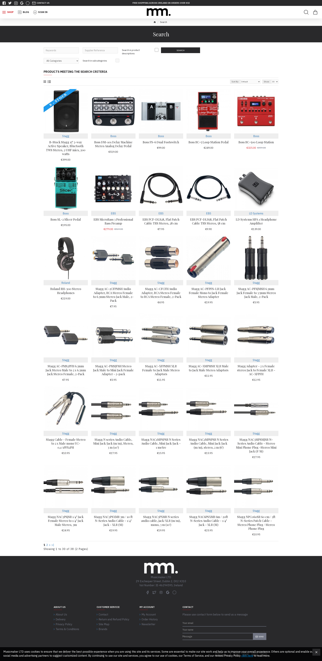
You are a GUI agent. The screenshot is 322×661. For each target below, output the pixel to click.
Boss (113, 136)
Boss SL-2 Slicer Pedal (65, 219)
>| (52, 545)
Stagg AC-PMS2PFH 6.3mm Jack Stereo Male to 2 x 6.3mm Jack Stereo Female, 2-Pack (66, 370)
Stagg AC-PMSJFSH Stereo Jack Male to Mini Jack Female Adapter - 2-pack (113, 370)
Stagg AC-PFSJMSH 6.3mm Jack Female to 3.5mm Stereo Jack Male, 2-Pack (256, 293)
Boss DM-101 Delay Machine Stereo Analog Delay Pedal (113, 144)
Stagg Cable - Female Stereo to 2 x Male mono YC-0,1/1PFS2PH (66, 443)
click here (247, 655)
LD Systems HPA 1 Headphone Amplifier (256, 221)
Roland (65, 282)
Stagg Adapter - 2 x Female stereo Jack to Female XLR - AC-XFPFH (256, 370)
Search (180, 50)
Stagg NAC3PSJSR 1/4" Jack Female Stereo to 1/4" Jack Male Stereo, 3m (66, 521)
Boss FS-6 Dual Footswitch (161, 142)
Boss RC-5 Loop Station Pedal (209, 142)
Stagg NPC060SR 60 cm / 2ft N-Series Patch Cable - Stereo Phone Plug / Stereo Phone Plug (256, 523)
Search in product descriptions (131, 52)
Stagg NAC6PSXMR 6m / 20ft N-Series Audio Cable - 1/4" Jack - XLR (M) (208, 521)
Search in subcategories (95, 60)
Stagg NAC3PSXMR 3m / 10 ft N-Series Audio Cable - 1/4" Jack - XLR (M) (113, 521)
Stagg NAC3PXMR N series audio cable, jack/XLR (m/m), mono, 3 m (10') (161, 521)
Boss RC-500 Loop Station (256, 142)
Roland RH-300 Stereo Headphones (65, 291)
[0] (315, 12)
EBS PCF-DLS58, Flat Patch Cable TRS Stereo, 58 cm (208, 221)
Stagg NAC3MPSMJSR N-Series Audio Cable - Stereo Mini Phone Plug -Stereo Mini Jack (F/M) (256, 445)
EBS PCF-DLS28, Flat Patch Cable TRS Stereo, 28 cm (161, 221)
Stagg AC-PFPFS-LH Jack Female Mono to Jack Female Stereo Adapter (208, 293)
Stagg (65, 136)
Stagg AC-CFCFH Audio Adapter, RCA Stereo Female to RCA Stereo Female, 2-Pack (161, 293)
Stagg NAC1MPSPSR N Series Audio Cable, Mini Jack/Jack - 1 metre (161, 443)
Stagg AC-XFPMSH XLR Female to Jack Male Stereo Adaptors (161, 370)
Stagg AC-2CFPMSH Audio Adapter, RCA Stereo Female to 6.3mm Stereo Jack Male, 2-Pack (113, 295)
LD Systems (256, 213)
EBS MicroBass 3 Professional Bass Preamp (113, 221)
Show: (267, 81)
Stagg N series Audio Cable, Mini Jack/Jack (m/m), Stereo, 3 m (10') (113, 443)
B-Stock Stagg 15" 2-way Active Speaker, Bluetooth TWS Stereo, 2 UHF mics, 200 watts (65, 148)
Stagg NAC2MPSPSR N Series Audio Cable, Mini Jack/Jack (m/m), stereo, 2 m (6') (208, 443)
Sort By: (235, 81)
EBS (113, 213)
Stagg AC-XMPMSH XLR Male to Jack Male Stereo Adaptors (209, 368)
